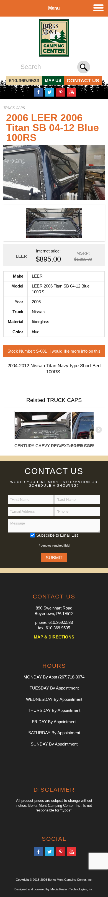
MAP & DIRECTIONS (54, 637)
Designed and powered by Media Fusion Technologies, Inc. (54, 889)
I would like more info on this (75, 351)
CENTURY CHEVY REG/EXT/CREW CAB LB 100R (42, 445)
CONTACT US (83, 80)
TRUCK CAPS (14, 108)
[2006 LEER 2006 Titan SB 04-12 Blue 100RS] (54, 172)
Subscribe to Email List (57, 535)
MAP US (53, 80)
